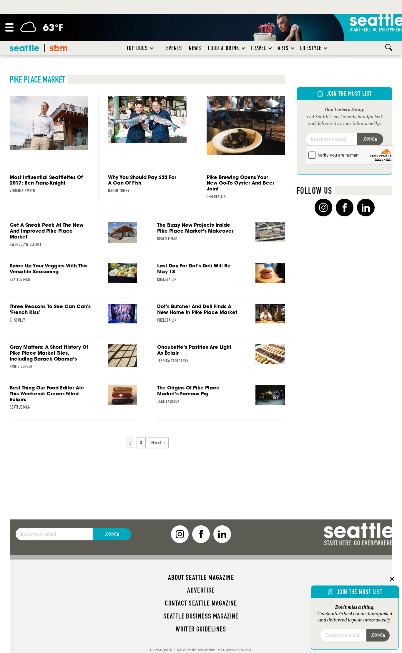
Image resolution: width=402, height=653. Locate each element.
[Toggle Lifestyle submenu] (326, 48)
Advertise (201, 590)
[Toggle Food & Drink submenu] (243, 48)
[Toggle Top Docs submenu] (152, 48)
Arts (283, 48)
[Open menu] (9, 27)
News (195, 48)
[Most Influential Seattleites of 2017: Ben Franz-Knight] (49, 146)
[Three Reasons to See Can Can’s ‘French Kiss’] (73, 321)
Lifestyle (311, 48)
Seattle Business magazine (201, 616)
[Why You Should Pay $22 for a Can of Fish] (147, 146)
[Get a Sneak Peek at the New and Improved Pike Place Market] (73, 239)
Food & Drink (223, 48)
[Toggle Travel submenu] (270, 48)
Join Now (370, 139)
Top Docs (137, 48)
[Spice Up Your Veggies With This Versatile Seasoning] (73, 280)
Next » (158, 442)
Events (174, 48)
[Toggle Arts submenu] (293, 48)
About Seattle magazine (201, 577)
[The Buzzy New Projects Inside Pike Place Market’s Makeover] (221, 239)
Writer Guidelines (201, 629)
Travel (258, 48)
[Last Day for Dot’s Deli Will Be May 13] (221, 280)
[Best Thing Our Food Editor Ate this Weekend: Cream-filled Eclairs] (73, 402)
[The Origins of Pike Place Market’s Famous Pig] (221, 402)
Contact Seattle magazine (201, 603)
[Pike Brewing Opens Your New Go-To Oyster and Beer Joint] (246, 149)
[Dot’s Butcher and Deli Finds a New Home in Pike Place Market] (221, 321)
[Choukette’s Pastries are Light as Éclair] (221, 361)
